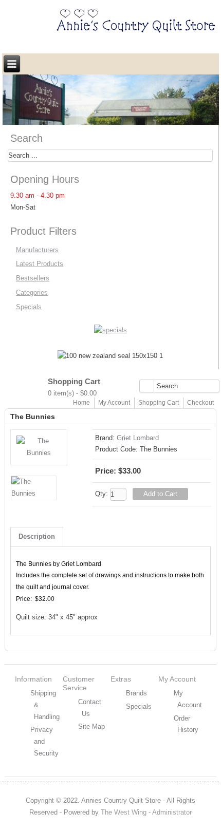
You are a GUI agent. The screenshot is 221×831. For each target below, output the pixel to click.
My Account (114, 402)
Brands (136, 693)
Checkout (200, 402)
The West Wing (123, 812)
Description (37, 536)
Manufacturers (37, 250)
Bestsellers (32, 278)
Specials (29, 307)
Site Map (91, 726)
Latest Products (39, 264)
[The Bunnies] (39, 453)
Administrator (172, 812)
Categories (32, 292)
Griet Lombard (138, 438)
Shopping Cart (158, 402)
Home (81, 402)
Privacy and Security (44, 741)
